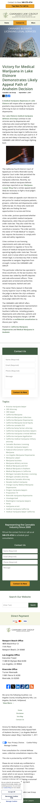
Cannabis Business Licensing (17, 444)
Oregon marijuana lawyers (16, 490)
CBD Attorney (11, 409)
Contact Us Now (20, 392)
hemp (8, 503)
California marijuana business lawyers (21, 431)
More (33, 23)
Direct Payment (20, 616)
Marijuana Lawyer (13, 458)
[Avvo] (27, 686)
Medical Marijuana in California (18, 471)
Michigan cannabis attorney (17, 477)
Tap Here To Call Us (20, 6)
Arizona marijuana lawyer (16, 406)
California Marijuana (14, 414)
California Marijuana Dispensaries (19, 420)
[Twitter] (13, 686)
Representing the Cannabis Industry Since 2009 (20, 526)
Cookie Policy (32, 742)
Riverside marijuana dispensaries (19, 495)
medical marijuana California (17, 509)
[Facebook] (8, 686)
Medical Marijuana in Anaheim (18, 468)
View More (7, 703)
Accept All (11, 792)
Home (6, 23)
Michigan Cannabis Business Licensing (21, 474)
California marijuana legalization (19, 436)
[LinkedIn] (18, 686)
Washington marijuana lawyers (18, 501)
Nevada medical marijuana (16, 482)
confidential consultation (25, 319)
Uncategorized (12, 498)
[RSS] (32, 686)
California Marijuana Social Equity (19, 423)
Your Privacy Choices (16, 742)
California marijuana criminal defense (21, 433)
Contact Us (20, 23)
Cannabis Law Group (27, 792)
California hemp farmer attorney (19, 428)
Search (33, 605)
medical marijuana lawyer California (20, 512)
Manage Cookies (10, 745)
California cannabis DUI (15, 425)
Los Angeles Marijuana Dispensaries (20, 455)
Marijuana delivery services (17, 463)
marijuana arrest (13, 506)
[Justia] (22, 686)
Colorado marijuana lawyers (17, 447)
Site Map (20, 716)
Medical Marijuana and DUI (17, 466)
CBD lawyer (10, 412)
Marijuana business (14, 460)
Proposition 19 (12, 493)
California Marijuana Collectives (18, 417)
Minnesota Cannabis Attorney (18, 479)
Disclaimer (20, 713)
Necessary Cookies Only (11, 797)
